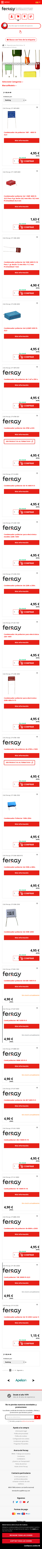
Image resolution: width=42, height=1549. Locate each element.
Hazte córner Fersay (21, 1466)
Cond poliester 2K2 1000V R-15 (16, 1140)
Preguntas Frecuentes (21, 1444)
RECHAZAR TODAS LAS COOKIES (21, 1535)
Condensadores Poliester (9, 47)
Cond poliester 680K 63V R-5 (15, 1060)
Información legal (21, 1431)
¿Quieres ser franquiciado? (21, 1461)
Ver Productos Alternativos (18, 441)
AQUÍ (34, 1529)
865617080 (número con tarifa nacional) (21, 1487)
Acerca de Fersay (21, 1450)
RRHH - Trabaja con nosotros (21, 1454)
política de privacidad (28, 1421)
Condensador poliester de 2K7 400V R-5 (20, 1100)
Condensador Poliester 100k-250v (17, 818)
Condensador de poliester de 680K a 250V (21, 1228)
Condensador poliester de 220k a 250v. (20, 585)
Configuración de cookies (21, 1439)
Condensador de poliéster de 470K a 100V (21, 749)
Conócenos (21, 1456)
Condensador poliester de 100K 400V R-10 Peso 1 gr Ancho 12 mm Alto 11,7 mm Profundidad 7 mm (21, 264)
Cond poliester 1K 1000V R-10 (16, 1188)
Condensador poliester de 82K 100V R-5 (20, 980)
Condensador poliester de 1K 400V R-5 (19, 485)
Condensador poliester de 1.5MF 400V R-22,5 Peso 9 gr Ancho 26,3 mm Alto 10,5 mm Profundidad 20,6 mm (21, 198)
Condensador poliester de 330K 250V (19, 932)
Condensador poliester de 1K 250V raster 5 (21, 1317)
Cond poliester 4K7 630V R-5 (15, 1020)
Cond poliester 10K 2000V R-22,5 (17, 1277)
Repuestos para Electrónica (15, 45)
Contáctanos (21, 1459)
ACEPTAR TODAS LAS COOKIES (21, 1541)
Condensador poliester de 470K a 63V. (19, 428)
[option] (21, 1380)
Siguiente (19, 1370)
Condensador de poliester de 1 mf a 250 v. (21, 379)
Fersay (8, 9)
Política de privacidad (21, 1434)
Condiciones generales (21, 1441)
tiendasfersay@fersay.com (21, 1491)
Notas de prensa (21, 1464)
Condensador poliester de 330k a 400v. (20, 867)
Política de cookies (21, 1436)
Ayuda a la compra (21, 1427)
